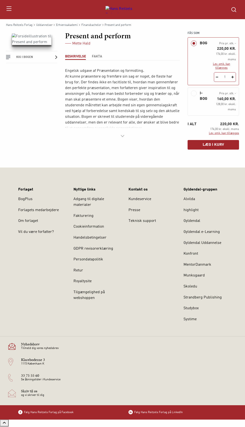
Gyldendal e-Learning (202, 232)
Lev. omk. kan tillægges (221, 66)
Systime (190, 319)
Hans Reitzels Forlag (19, 25)
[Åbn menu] (8, 9)
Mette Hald (81, 43)
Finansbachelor (91, 25)
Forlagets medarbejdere (38, 210)
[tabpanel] (122, 103)
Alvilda (189, 199)
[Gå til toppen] (4, 423)
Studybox (191, 308)
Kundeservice (139, 199)
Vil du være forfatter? (36, 232)
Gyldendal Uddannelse (202, 243)
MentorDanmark (197, 265)
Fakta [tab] (97, 56)
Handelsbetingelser (89, 238)
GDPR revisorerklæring (93, 249)
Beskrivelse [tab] (75, 56)
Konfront (191, 254)
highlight (191, 210)
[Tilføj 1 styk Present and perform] (233, 77)
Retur (78, 270)
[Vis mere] (122, 136)
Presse (134, 210)
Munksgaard (194, 275)
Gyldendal (192, 221)
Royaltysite (82, 281)
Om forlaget (28, 221)
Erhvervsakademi (67, 25)
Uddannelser (44, 25)
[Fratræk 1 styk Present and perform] (217, 77)
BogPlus (25, 199)
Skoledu (190, 286)
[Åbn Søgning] (233, 9)
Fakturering (83, 216)
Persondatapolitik (88, 259)
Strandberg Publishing (203, 297)
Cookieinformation (88, 227)
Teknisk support (142, 221)
